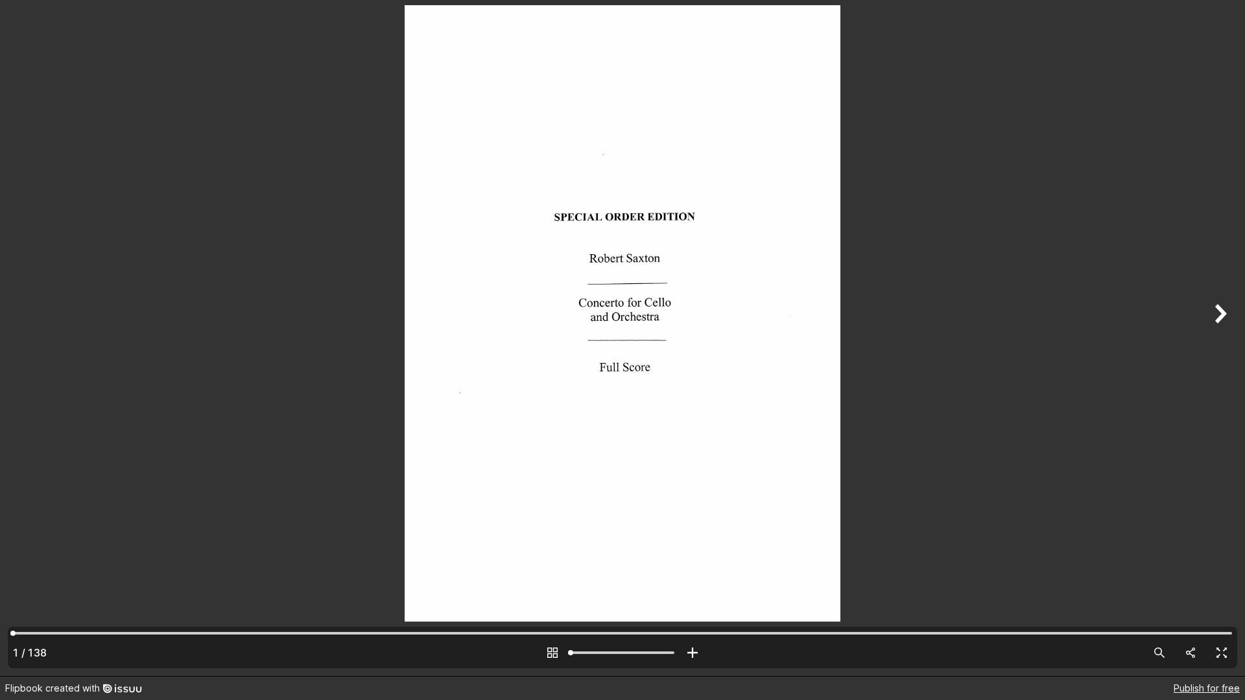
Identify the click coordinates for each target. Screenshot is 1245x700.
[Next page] (1219, 338)
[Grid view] (552, 653)
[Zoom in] (693, 653)
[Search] (1159, 653)
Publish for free (1207, 688)
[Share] (1191, 653)
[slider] (622, 652)
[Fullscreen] (1222, 653)
